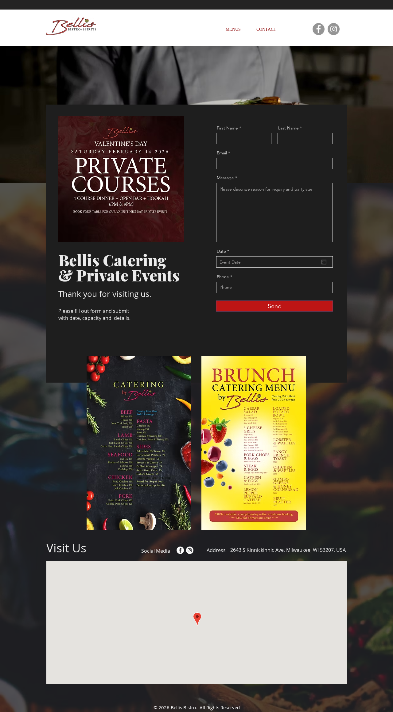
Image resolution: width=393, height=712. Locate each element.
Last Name (288, 128)
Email (222, 153)
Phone (223, 277)
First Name (227, 128)
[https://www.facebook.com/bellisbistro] (319, 29)
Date (224, 251)
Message (225, 178)
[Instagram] (334, 29)
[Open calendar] (323, 262)
